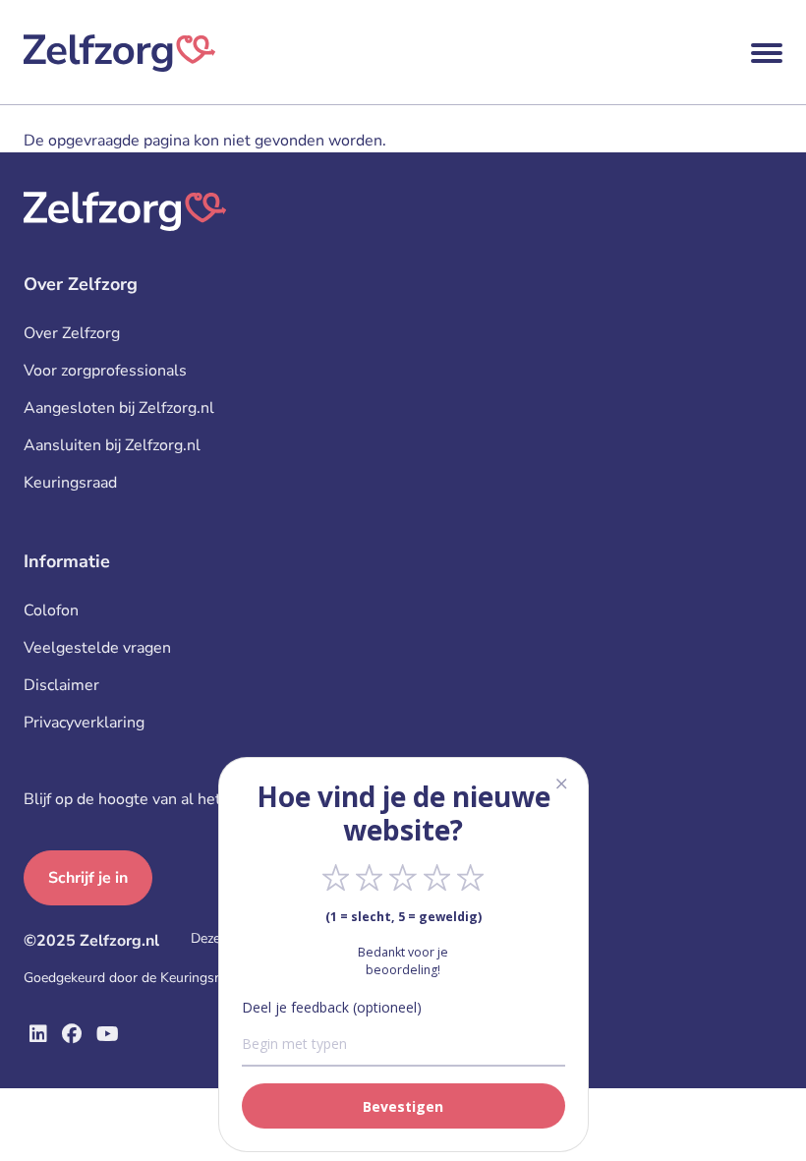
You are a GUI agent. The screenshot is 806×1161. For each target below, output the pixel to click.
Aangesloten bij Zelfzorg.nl (119, 408)
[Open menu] (766, 53)
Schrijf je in (88, 878)
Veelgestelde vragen (97, 648)
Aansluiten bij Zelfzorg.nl (112, 445)
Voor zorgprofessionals (105, 370)
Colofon (51, 610)
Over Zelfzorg (72, 333)
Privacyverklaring (84, 722)
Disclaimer (61, 685)
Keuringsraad (70, 482)
